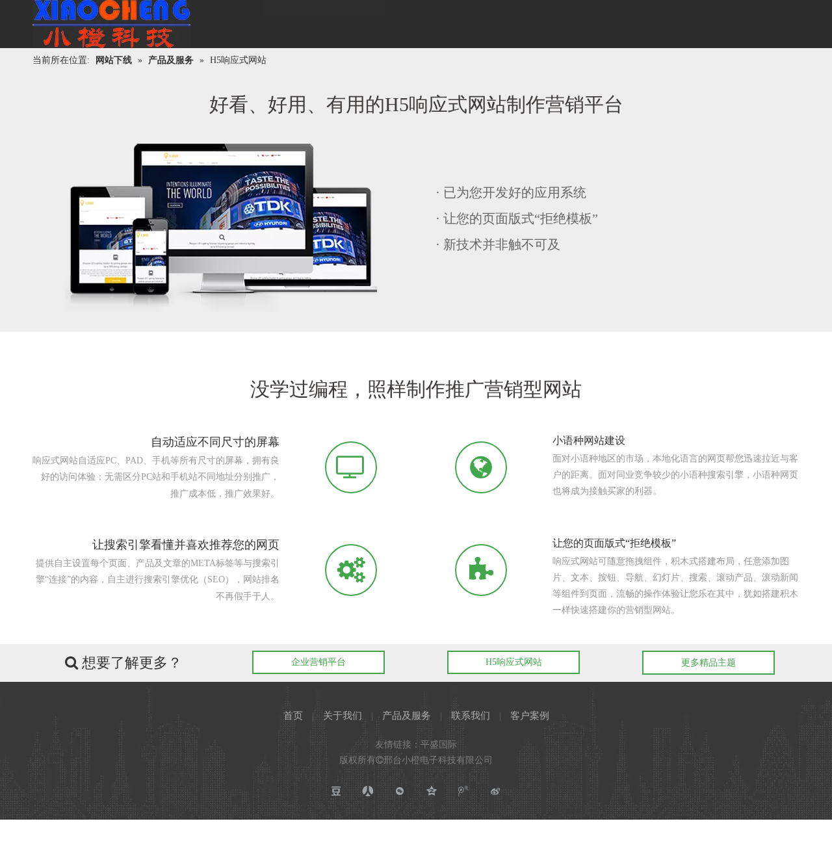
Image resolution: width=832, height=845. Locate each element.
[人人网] (368, 791)
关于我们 (342, 715)
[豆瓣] (336, 791)
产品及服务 (406, 715)
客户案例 (529, 715)
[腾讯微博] (464, 791)
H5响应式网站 (514, 662)
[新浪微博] (496, 791)
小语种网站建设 (588, 440)
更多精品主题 (708, 663)
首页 (293, 715)
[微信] (400, 791)
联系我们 (470, 715)
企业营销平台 (318, 662)
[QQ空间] (432, 791)
